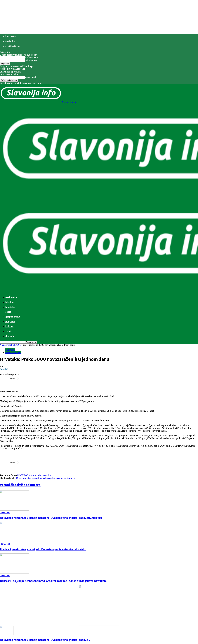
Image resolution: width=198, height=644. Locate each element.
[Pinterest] (44, 378)
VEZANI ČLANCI (9, 485)
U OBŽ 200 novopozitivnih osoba (34, 475)
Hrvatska (10, 307)
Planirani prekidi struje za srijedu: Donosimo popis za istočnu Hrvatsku (43, 549)
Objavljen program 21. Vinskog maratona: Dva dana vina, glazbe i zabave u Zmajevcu (51, 517)
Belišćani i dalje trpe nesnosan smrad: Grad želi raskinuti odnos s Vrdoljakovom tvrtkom (53, 581)
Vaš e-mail (30, 77)
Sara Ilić (4, 369)
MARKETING (10, 41)
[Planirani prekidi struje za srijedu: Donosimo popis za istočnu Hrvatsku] (14, 541)
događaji (10, 336)
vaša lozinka (31, 60)
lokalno (9, 302)
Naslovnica (5, 345)
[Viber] (63, 378)
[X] (34, 378)
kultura (9, 326)
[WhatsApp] (53, 378)
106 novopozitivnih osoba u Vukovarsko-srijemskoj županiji (45, 478)
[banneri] (99, 624)
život (8, 331)
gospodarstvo (12, 316)
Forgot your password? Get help (16, 66)
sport (8, 311)
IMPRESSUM (10, 36)
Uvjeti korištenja (12, 46)
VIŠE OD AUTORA (30, 485)
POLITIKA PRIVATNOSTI (12, 69)
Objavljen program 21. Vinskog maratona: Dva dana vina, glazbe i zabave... (45, 639)
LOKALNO (16, 345)
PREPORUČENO (13, 352)
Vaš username (32, 57)
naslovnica (11, 297)
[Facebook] (24, 378)
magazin (10, 321)
